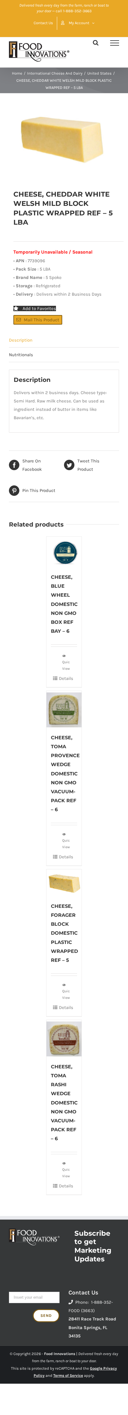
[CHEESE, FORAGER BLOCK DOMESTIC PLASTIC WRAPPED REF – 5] (64, 882)
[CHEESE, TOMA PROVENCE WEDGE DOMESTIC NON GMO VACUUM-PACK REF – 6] (64, 709)
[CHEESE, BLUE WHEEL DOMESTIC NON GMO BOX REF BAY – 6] (64, 552)
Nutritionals (21, 354)
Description (20, 340)
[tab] (64, 340)
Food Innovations (59, 1353)
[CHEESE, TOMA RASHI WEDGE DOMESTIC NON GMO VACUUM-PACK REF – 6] (64, 1038)
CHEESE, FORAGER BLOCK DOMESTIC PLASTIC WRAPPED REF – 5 (64, 933)
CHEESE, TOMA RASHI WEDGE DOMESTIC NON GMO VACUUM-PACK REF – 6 (64, 1102)
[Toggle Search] (96, 43)
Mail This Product (41, 319)
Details (66, 678)
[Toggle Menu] (114, 43)
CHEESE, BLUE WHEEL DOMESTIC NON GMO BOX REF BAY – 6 (64, 604)
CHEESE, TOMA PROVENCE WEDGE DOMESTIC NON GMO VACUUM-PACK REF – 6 (65, 773)
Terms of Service (68, 1375)
